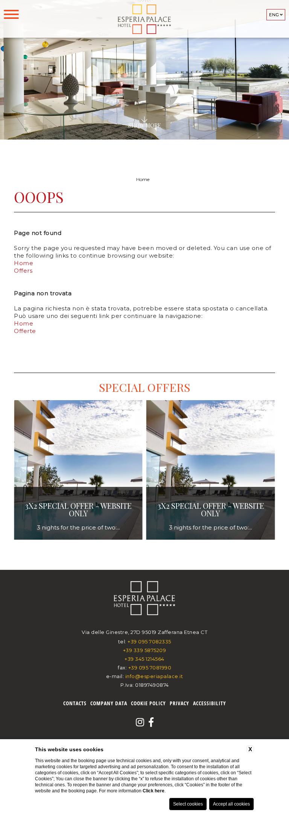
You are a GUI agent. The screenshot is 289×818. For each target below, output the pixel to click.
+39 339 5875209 (144, 650)
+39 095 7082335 (149, 641)
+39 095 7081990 (150, 668)
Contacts (75, 703)
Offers (23, 270)
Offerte (25, 331)
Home (142, 179)
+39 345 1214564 (144, 659)
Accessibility (209, 703)
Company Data (108, 703)
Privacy (179, 703)
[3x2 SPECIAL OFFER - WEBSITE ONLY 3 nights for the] (78, 538)
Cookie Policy (148, 703)
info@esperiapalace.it (154, 676)
